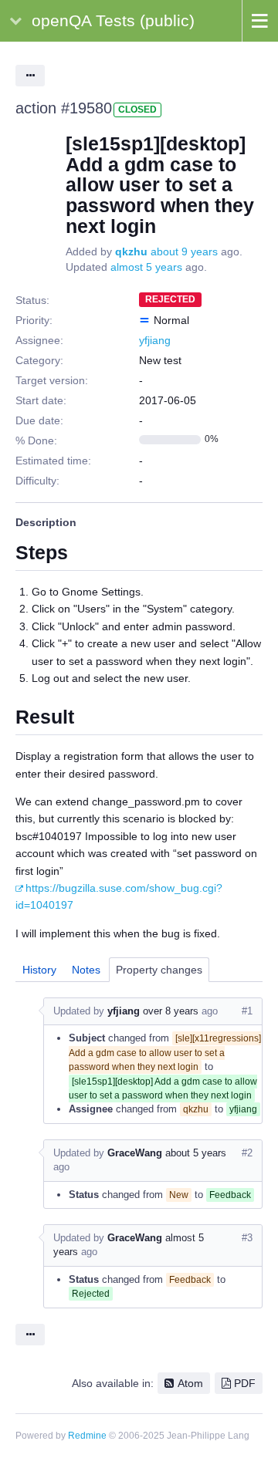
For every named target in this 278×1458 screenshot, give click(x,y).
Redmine (87, 1435)
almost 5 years (146, 267)
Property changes (159, 970)
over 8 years (170, 1011)
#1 (247, 1011)
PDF (245, 1383)
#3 (247, 1238)
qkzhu (131, 251)
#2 (247, 1153)
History (39, 970)
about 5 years (195, 1153)
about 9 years (184, 251)
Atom (190, 1383)
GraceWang (134, 1153)
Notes (86, 970)
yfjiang (155, 340)
